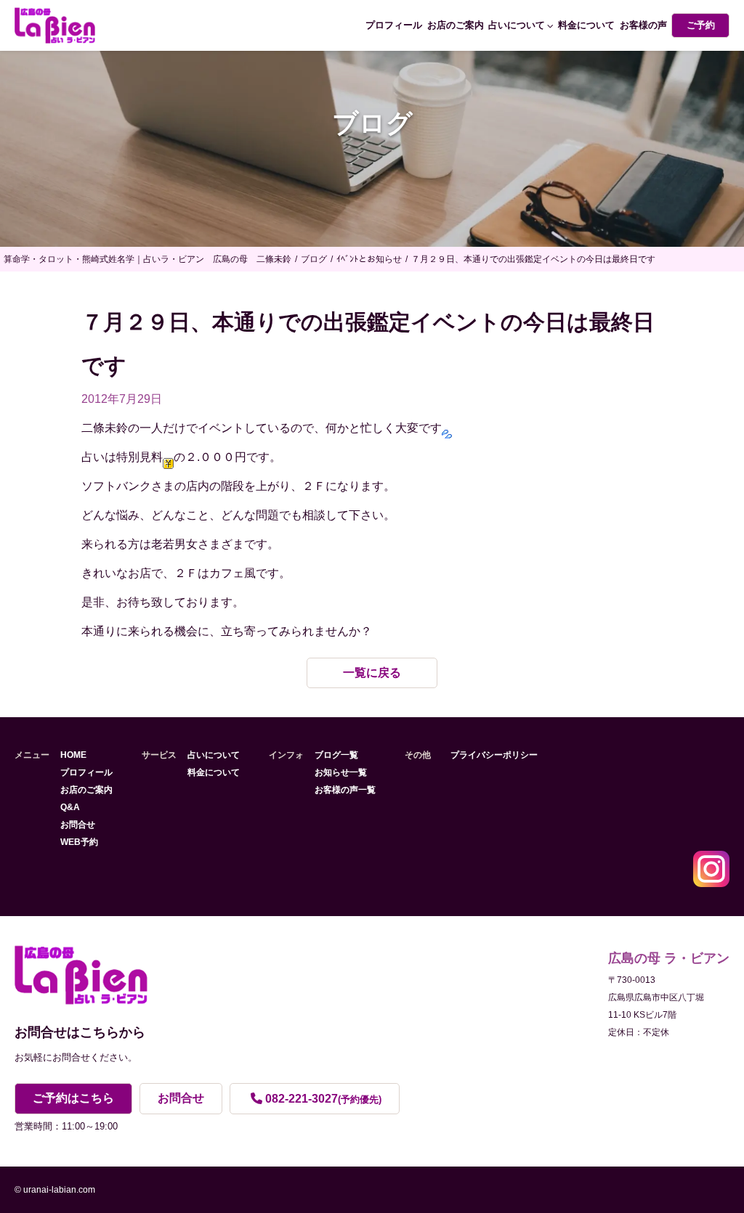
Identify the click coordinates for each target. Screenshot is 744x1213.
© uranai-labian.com (55, 1190)
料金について (586, 25)
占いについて (516, 25)
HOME (73, 755)
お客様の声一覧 (345, 790)
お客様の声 (643, 25)
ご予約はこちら (73, 1098)
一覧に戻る (372, 672)
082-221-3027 (323, 1098)
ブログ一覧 (336, 755)
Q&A (70, 807)
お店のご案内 (455, 25)
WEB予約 (79, 842)
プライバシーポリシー (494, 755)
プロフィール (393, 25)
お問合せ (77, 825)
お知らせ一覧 (341, 772)
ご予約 (701, 25)
